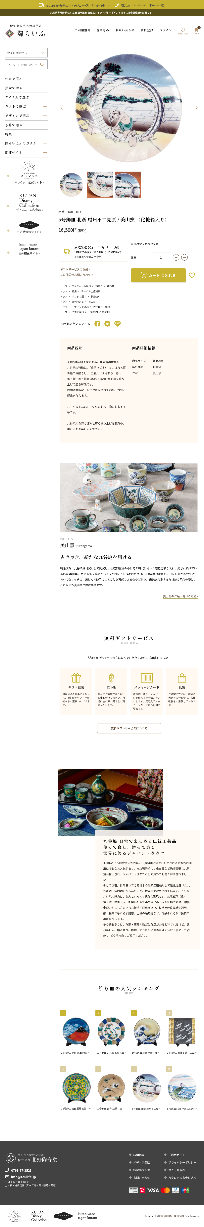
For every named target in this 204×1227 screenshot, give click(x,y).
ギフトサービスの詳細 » (75, 269)
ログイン (165, 30)
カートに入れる (162, 275)
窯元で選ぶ (78, 301)
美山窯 (92, 301)
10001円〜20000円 (99, 312)
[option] (129, 108)
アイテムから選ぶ (81, 286)
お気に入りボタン (192, 275)
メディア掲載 (141, 1162)
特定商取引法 (141, 1170)
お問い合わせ (125, 30)
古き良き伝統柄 (101, 306)
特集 (74, 291)
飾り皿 (99, 286)
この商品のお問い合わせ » (76, 275)
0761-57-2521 (138, 5)
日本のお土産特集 (90, 291)
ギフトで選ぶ (79, 296)
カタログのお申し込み (182, 1177)
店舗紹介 (138, 1154)
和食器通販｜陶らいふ (172, 1215)
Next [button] (196, 108)
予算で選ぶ (78, 312)
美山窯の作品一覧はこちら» (180, 596)
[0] (196, 32)
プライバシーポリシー (182, 1162)
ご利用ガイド (176, 1154)
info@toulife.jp (23, 1176)
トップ (63, 286)
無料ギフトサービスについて (129, 728)
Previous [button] (61, 108)
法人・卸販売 (176, 1170)
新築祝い (95, 296)
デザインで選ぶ (80, 306)
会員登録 (147, 30)
